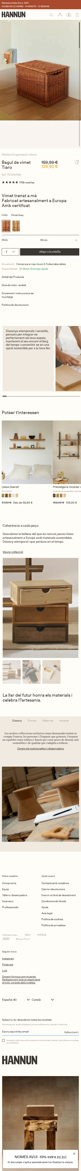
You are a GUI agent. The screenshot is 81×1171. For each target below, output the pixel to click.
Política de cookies (52, 919)
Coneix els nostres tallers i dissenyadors (40, 748)
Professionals (10, 907)
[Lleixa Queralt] (27, 452)
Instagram (8, 958)
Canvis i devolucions (53, 889)
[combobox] (17, 999)
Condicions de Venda (53, 901)
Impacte (64, 720)
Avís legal (46, 913)
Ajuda (44, 907)
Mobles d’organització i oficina (19, 154)
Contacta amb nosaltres (55, 883)
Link (4, 970)
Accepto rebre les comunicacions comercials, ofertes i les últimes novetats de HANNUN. (42, 1041)
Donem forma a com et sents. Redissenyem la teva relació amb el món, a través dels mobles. (21, 979)
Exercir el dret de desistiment (58, 895)
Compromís (9, 883)
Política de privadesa (53, 925)
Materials (47, 720)
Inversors (7, 901)
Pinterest (7, 964)
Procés (32, 720)
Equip (5, 889)
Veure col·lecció (13, 552)
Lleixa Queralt (10, 487)
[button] (40, 240)
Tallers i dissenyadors (14, 895)
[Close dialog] (74, 1153)
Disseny (17, 720)
